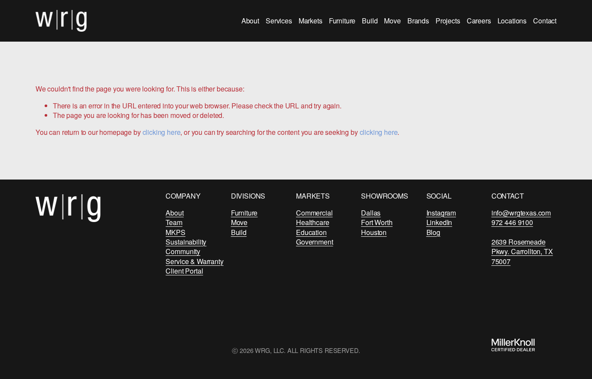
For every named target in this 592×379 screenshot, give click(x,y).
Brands (418, 21)
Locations (512, 21)
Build (369, 21)
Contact (544, 21)
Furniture (342, 21)
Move (392, 21)
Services (279, 21)
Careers (479, 21)
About (250, 21)
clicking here (162, 132)
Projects (448, 21)
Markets (310, 21)
